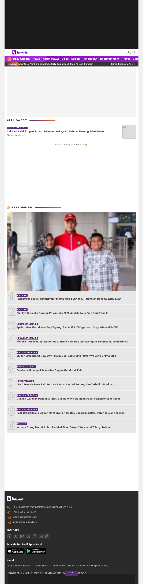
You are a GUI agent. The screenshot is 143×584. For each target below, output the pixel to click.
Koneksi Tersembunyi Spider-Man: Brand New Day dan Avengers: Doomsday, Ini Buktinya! (72, 341)
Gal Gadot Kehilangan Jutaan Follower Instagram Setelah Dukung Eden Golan (55, 131)
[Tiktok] (47, 536)
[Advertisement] (71, 24)
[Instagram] (34, 536)
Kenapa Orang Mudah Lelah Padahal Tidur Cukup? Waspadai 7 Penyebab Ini (64, 427)
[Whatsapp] (22, 536)
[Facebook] (9, 536)
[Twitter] (15, 536)
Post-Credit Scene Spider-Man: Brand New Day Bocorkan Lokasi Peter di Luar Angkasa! (71, 413)
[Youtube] (41, 536)
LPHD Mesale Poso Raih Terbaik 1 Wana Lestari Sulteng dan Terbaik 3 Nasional (65, 384)
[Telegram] (28, 536)
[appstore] (16, 553)
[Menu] (8, 52)
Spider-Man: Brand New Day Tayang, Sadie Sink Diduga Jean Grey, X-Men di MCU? (67, 327)
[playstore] (36, 553)
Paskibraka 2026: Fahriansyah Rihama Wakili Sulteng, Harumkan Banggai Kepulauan (69, 299)
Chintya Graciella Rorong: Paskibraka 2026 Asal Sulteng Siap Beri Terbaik (62, 313)
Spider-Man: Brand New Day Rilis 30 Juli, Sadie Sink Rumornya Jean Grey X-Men (66, 356)
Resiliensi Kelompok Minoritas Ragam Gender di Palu (49, 370)
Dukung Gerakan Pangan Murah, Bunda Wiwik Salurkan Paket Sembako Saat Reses (69, 398)
